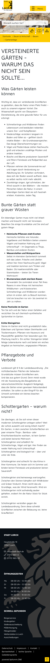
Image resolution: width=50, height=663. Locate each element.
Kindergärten (9, 621)
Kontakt (33, 648)
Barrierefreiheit (8, 652)
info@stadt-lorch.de (15, 551)
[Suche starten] (45, 23)
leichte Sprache (25, 652)
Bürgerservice (10, 618)
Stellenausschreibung (13, 624)
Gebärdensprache (9, 655)
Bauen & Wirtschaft (22, 36)
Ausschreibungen (11, 637)
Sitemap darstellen (47, 31)
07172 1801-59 (13, 558)
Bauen (35, 36)
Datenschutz (7, 648)
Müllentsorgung (10, 627)
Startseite (7, 36)
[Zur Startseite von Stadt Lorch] (10, 5)
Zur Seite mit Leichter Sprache (39, 31)
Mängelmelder (10, 631)
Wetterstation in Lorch (13, 634)
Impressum (21, 648)
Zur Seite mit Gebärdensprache (32, 31)
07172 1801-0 (13, 555)
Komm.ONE (17, 659)
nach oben (47, 659)
